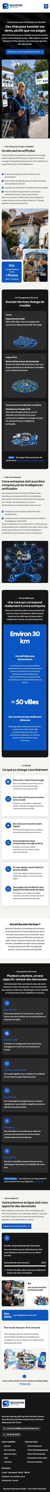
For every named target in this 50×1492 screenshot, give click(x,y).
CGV (6, 1458)
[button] (46, 6)
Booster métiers (34, 1462)
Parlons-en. (26, 1384)
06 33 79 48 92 (13, 1434)
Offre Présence (34, 1446)
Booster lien (10, 1157)
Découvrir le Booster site (15, 1226)
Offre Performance (36, 1454)
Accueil (7, 1446)
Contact (8, 1462)
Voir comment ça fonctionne (30, 460)
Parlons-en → (40, 1181)
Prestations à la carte (37, 1458)
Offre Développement (37, 1450)
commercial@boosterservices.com (23, 1428)
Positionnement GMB (15, 1070)
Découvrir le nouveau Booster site (24, 52)
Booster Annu (10, 1454)
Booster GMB (11, 1039)
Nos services (10, 1450)
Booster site (10, 1009)
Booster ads (10, 1097)
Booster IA (9, 1127)
